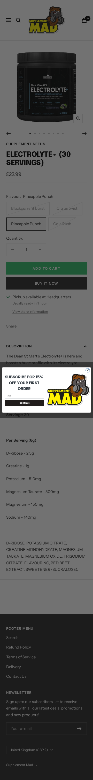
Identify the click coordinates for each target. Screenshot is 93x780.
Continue (24, 402)
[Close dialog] (88, 370)
